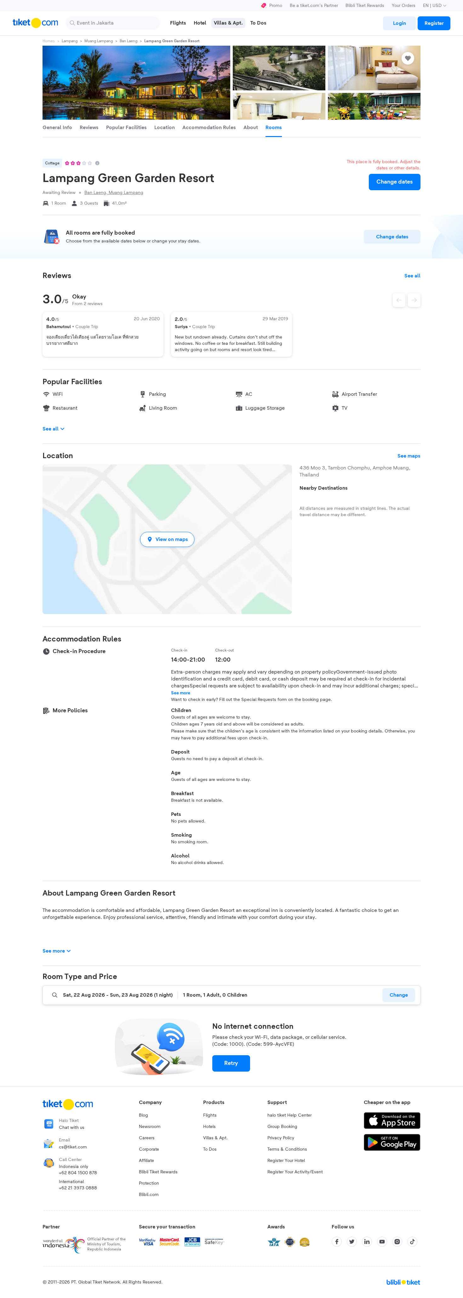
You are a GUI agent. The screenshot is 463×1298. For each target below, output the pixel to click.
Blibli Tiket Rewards (365, 6)
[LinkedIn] (367, 1242)
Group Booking (282, 1127)
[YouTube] (382, 1242)
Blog (143, 1115)
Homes (49, 40)
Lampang (69, 40)
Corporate (149, 1149)
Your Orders (403, 6)
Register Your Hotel (286, 1161)
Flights (210, 1115)
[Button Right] (414, 300)
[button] (167, 539)
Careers (147, 1138)
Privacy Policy (280, 1138)
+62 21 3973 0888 (78, 1188)
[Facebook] (337, 1242)
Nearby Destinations (324, 488)
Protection (149, 1183)
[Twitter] (352, 1242)
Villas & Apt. (215, 1138)
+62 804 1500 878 (78, 1173)
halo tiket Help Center (289, 1115)
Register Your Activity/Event (295, 1172)
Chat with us (71, 1127)
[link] (399, 23)
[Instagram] (397, 1242)
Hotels (209, 1127)
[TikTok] (412, 1242)
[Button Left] (399, 300)
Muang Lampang (98, 40)
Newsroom (150, 1127)
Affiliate (146, 1161)
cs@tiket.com (73, 1147)
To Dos (210, 1149)
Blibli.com (149, 1195)
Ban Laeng (128, 40)
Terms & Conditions (287, 1149)
